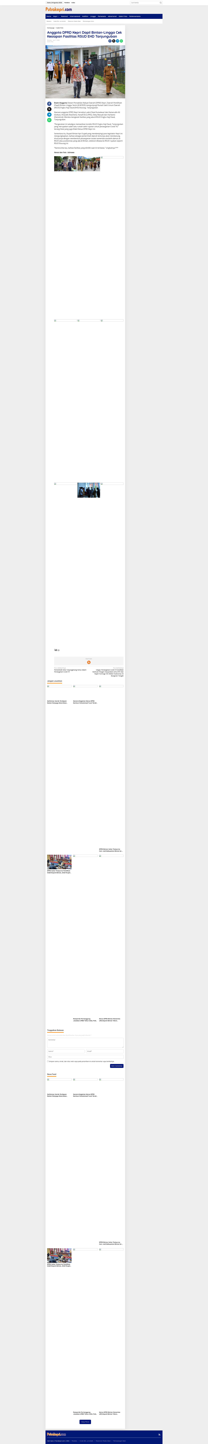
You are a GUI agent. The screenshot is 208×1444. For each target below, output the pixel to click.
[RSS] (89, 662)
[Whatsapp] (121, 41)
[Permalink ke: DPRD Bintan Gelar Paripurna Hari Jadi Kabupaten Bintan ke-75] (111, 766)
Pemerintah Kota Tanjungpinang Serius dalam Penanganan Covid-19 (70, 670)
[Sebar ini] (110, 41)
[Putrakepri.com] (59, 9)
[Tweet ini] (113, 41)
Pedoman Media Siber (103, 1441)
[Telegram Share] (117, 41)
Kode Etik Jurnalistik (86, 1441)
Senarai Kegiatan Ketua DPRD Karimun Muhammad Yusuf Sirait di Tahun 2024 (85, 702)
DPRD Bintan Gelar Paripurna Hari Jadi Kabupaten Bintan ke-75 (110, 850)
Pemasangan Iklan (119, 1441)
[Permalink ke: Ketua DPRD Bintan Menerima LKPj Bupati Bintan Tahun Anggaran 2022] (111, 936)
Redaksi (74, 1441)
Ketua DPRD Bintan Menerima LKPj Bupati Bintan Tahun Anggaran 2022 (109, 1020)
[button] (160, 3)
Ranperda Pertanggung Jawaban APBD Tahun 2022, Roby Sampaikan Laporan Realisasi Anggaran (85, 1020)
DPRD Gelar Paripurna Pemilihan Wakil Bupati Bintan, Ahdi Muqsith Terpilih (59, 872)
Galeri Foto (50, 41)
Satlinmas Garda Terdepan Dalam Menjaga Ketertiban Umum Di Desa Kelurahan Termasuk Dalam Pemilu (57, 702)
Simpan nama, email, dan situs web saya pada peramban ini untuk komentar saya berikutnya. (81, 1061)
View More (85, 1422)
